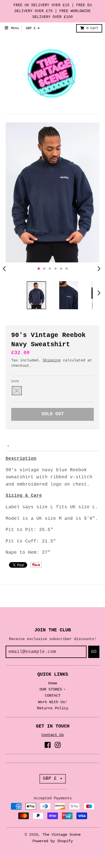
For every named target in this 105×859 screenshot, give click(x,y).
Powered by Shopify (52, 841)
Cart (92, 28)
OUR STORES (50, 689)
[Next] (99, 268)
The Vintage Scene (62, 834)
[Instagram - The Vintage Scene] (57, 745)
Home (52, 683)
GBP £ (31, 28)
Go (94, 651)
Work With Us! (52, 702)
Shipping (51, 360)
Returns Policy (52, 708)
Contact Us (52, 735)
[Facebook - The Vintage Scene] (47, 745)
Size (15, 381)
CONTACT (52, 695)
